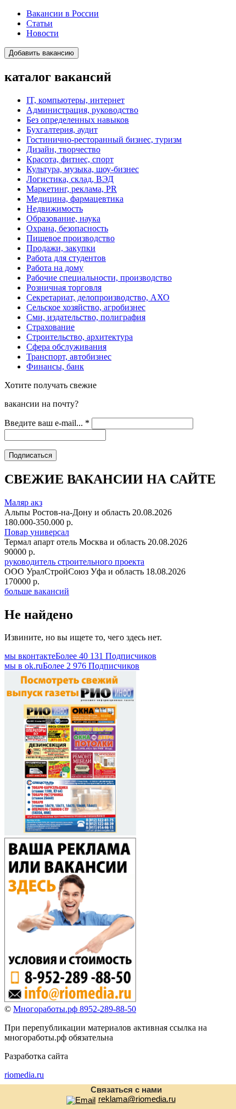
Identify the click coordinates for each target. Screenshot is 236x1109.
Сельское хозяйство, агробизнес (85, 307)
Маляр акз (23, 502)
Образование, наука (63, 218)
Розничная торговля (64, 287)
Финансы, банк (55, 366)
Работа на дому (54, 267)
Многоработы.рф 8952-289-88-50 (74, 1009)
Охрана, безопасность (67, 228)
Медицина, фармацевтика (74, 198)
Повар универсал (36, 532)
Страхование (50, 327)
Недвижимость (54, 208)
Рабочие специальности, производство (99, 277)
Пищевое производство (70, 238)
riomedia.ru (24, 1074)
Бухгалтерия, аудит (62, 129)
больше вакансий (36, 591)
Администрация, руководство (82, 110)
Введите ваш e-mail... (46, 423)
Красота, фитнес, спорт (70, 159)
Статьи (39, 23)
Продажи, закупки (60, 248)
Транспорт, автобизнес (68, 356)
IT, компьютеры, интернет (75, 100)
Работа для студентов (66, 258)
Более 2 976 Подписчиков (71, 665)
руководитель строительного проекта (74, 561)
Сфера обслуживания (66, 346)
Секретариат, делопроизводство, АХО (98, 297)
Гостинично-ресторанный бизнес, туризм (104, 139)
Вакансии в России (62, 13)
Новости (42, 33)
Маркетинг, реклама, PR (71, 189)
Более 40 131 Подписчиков (80, 656)
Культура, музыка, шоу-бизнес (82, 169)
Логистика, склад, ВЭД (70, 179)
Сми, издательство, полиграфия (85, 317)
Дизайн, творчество (63, 149)
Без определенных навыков (77, 119)
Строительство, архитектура (79, 337)
